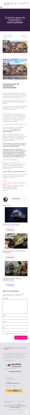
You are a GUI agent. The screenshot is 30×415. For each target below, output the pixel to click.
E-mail (4, 321)
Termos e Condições (20, 405)
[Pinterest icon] (17, 409)
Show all (24, 36)
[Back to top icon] (26, 411)
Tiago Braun (19, 404)
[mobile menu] (28, 3)
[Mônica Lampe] (15, 3)
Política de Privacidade (9, 405)
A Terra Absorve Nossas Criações (11, 224)
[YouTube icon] (14, 409)
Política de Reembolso (15, 407)
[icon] (20, 409)
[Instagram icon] (19, 409)
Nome (4, 315)
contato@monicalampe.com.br (13, 383)
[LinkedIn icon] (15, 409)
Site (3, 327)
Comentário (6, 298)
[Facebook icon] (11, 409)
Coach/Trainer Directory (15, 371)
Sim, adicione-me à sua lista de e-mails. (13, 333)
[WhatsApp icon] (9, 409)
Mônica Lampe (16, 198)
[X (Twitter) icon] (12, 409)
